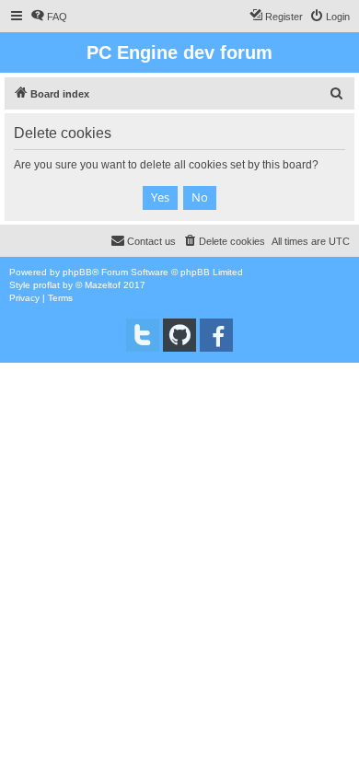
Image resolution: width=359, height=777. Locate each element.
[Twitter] (142, 335)
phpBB (77, 272)
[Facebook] (216, 335)
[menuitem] (48, 17)
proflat (46, 285)
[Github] (179, 335)
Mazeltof (103, 285)
